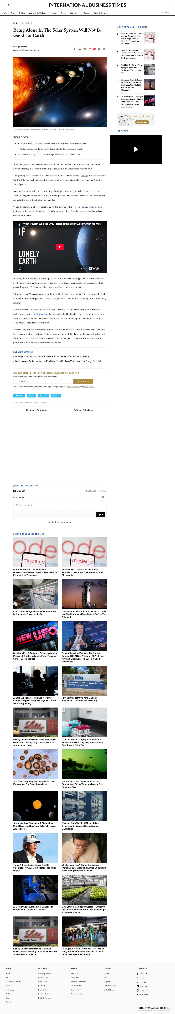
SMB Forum (42, 982)
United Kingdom (110, 986)
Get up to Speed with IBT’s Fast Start (140, 116)
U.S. (5, 13)
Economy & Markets (37, 13)
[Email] (99, 49)
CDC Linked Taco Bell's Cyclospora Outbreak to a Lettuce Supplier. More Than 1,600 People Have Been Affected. (84, 910)
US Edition (165, 13)
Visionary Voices (44, 974)
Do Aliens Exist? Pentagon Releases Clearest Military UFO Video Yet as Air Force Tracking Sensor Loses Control (35, 656)
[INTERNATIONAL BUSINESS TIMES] (87, 5)
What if (84, 175)
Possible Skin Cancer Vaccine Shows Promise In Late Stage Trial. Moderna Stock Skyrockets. (83, 572)
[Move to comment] (104, 49)
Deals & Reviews (100, 13)
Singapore (107, 982)
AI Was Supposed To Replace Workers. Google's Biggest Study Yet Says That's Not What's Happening (34, 701)
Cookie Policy (76, 990)
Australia (107, 974)
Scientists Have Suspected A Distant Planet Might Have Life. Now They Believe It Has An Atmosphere (34, 826)
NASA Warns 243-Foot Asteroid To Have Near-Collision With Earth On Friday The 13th (58, 361)
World (13, 13)
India (105, 978)
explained (82, 206)
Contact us (75, 978)
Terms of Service (73, 387)
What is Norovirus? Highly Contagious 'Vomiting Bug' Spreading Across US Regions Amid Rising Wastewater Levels (84, 868)
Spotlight (41, 986)
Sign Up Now (142, 122)
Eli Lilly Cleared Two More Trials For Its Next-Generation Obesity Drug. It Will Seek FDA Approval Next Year (34, 742)
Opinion (86, 13)
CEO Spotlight (43, 994)
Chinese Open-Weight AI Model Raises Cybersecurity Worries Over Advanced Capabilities (80, 826)
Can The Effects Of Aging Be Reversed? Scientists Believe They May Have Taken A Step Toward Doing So (82, 742)
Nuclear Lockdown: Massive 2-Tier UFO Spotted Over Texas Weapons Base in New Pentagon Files (82, 784)
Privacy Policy (88, 387)
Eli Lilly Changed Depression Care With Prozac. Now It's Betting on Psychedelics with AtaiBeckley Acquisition (35, 951)
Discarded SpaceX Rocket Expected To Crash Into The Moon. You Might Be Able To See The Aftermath (84, 614)
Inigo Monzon (21, 46)
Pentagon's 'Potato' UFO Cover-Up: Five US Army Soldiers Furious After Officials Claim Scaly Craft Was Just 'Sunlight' (83, 951)
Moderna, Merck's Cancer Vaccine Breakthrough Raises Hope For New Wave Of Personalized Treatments (35, 572)
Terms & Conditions (78, 982)
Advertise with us (77, 994)
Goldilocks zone (40, 313)
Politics (22, 13)
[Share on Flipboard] (89, 49)
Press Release (43, 990)
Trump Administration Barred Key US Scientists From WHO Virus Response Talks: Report (34, 868)
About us (74, 974)
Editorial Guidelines (83, 410)
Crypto (63, 13)
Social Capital (43, 978)
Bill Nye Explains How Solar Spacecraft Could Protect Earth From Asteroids (52, 357)
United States (109, 990)
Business (53, 13)
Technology (75, 13)
